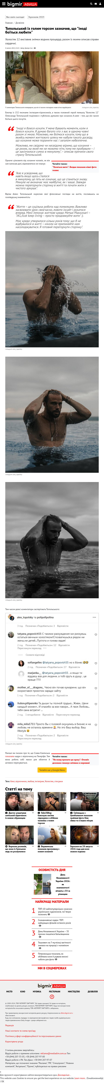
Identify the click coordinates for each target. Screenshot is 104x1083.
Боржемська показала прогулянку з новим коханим (48, 849)
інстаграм (39, 781)
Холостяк (49, 781)
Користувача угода (14, 1041)
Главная (9, 22)
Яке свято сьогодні (15, 17)
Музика (37, 991)
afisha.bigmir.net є (66, 1013)
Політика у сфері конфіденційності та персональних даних (33, 1036)
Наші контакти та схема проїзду (20, 1030)
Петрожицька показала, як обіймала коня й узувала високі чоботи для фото (53, 956)
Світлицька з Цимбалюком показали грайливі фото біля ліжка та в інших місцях (81, 816)
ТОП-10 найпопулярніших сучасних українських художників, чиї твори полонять (55, 912)
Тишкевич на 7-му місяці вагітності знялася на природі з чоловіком (54, 944)
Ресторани (54, 991)
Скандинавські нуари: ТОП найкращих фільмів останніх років (54, 921)
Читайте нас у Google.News (52, 770)
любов (31, 781)
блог (12, 781)
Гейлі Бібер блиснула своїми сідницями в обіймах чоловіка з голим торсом (48, 818)
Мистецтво (74, 991)
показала (9, 756)
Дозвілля (20, 22)
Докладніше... (64, 1075)
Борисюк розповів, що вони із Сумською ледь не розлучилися (16, 849)
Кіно (22, 991)
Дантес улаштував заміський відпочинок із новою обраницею (15, 815)
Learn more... (80, 1078)
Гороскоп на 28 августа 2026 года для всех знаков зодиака (81, 849)
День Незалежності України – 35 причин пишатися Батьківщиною (53, 933)
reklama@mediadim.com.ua (53, 1053)
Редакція (9, 1025)
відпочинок (21, 781)
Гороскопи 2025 (36, 17)
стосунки (58, 781)
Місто (9, 991)
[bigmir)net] (15, 4)
